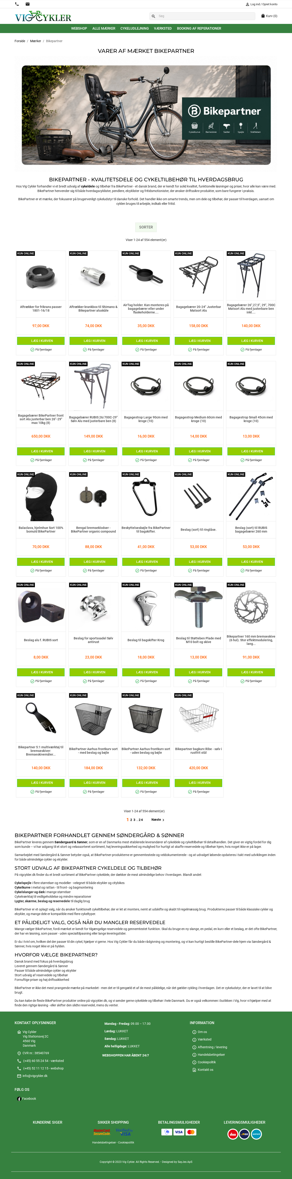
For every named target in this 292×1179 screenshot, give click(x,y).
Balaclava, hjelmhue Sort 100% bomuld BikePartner (41, 529)
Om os (199, 1032)
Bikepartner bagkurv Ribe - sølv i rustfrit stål (198, 751)
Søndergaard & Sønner (71, 842)
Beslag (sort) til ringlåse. (198, 530)
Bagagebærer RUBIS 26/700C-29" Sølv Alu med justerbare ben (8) (93, 419)
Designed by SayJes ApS (177, 1162)
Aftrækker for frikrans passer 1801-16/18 (41, 309)
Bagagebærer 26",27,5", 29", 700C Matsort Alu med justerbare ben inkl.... (251, 308)
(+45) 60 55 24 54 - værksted (40, 1061)
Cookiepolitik (204, 1062)
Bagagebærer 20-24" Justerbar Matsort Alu (198, 309)
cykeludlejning (134, 28)
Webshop (79, 28)
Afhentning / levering (209, 1047)
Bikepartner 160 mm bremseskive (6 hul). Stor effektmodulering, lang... (251, 640)
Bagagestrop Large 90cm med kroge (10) (146, 419)
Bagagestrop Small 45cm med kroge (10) (251, 419)
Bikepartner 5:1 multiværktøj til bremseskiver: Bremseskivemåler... (40, 751)
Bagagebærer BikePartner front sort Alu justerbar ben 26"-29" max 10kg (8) (41, 419)
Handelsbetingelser (208, 1055)
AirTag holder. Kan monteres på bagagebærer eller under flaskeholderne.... (146, 308)
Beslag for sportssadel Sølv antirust (93, 640)
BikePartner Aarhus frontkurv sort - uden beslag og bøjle (146, 751)
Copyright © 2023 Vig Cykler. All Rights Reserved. (130, 1162)
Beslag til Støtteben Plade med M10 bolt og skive (198, 640)
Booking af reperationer (199, 28)
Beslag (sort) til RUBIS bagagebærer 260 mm (251, 529)
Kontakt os (202, 1070)
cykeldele (88, 186)
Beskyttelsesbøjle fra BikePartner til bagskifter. (146, 529)
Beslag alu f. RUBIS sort (41, 640)
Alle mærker (103, 28)
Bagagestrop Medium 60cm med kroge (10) (198, 419)
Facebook (28, 1099)
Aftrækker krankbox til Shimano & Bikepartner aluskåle (93, 309)
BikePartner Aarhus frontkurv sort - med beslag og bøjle (93, 751)
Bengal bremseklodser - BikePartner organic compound (93, 529)
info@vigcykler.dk (32, 1076)
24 (141, 820)
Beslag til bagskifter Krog (146, 640)
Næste (158, 820)
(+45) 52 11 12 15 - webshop (40, 1068)
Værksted (163, 28)
